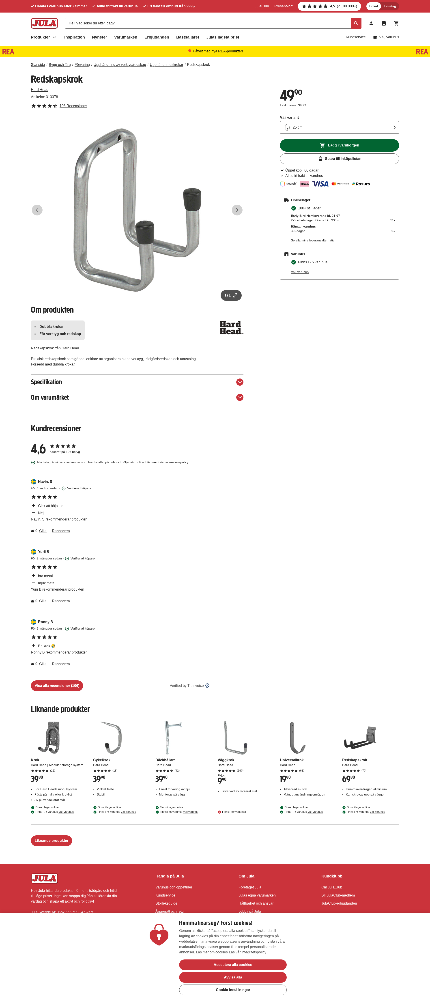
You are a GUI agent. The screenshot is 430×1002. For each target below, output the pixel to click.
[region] (215, 957)
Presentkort (283, 6)
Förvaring (82, 65)
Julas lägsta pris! (222, 37)
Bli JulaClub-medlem (338, 895)
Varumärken (125, 37)
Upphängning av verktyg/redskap (120, 65)
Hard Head (39, 90)
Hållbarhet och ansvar (256, 903)
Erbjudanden (156, 37)
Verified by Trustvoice (187, 686)
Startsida (38, 65)
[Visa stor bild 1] (137, 210)
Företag (390, 6)
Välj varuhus (389, 37)
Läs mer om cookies (212, 952)
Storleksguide (166, 903)
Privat (373, 6)
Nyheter (99, 37)
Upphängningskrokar (166, 65)
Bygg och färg (60, 65)
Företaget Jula (250, 887)
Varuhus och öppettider (173, 887)
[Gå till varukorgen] (396, 23)
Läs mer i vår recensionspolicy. (167, 462)
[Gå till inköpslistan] (383, 23)
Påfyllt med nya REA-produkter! (218, 51)
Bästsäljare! (187, 37)
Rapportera (61, 531)
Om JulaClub (331, 887)
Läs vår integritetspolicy (247, 952)
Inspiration (74, 37)
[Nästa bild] (237, 210)
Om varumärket (50, 397)
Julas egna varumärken (257, 895)
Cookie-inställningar (233, 990)
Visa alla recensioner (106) (57, 686)
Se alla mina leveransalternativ (312, 240)
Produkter (40, 37)
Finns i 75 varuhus (54, 811)
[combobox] (213, 23)
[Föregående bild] (37, 210)
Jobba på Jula (250, 911)
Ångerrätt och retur (170, 911)
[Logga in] (371, 23)
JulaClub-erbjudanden (339, 903)
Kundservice (356, 37)
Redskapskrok (198, 65)
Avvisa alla (233, 977)
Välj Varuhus (300, 272)
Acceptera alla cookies (233, 965)
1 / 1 (227, 295)
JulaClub (262, 6)
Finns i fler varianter (234, 811)
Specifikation (46, 382)
